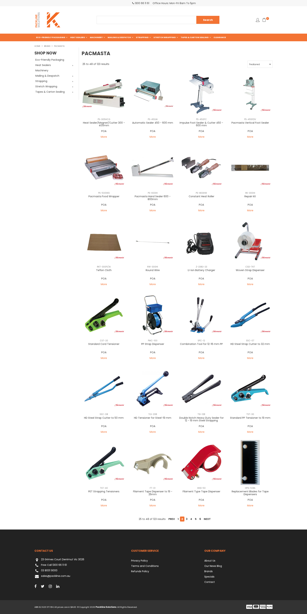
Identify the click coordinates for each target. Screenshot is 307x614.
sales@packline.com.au (55, 576)
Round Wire (153, 270)
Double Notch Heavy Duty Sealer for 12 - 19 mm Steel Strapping (201, 419)
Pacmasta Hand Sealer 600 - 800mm (153, 198)
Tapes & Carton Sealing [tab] (50, 92)
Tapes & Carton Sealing (195, 37)
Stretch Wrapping (165, 37)
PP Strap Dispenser (152, 344)
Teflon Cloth (104, 270)
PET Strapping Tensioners (103, 491)
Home (37, 46)
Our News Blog (213, 566)
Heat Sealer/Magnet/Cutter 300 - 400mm (104, 124)
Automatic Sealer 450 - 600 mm (152, 123)
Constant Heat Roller (201, 196)
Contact (209, 582)
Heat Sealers (77, 37)
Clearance (220, 37)
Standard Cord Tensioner (103, 344)
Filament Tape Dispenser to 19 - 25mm (152, 493)
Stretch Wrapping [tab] (46, 86)
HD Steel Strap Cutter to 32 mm (250, 344)
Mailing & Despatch (119, 37)
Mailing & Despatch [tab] (47, 76)
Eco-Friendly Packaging (50, 37)
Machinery (96, 37)
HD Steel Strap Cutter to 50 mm (104, 418)
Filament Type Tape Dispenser (201, 491)
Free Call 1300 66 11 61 (54, 565)
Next (207, 519)
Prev (171, 519)
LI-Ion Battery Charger (201, 270)
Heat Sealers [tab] (43, 65)
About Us (209, 560)
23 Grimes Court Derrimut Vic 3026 (62, 559)
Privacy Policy (139, 560)
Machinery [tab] (41, 70)
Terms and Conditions (145, 566)
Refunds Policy (140, 571)
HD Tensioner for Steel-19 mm (152, 418)
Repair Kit (250, 196)
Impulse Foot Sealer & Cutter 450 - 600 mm (201, 124)
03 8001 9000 (49, 570)
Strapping (142, 37)
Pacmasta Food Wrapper (103, 196)
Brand (47, 46)
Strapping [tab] (41, 81)
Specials (209, 576)
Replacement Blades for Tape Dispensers (250, 493)
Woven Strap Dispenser (250, 270)
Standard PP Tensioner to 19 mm (250, 418)
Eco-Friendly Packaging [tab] (49, 60)
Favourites (258, 20)
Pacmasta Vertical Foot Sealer (250, 123)
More (104, 137)
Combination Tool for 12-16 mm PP (201, 344)
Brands (208, 571)
